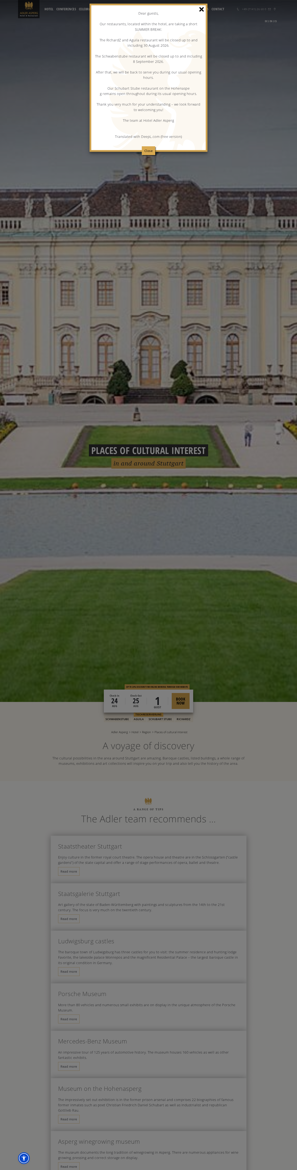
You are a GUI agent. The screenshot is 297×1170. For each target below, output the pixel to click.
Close (148, 151)
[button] (24, 1158)
